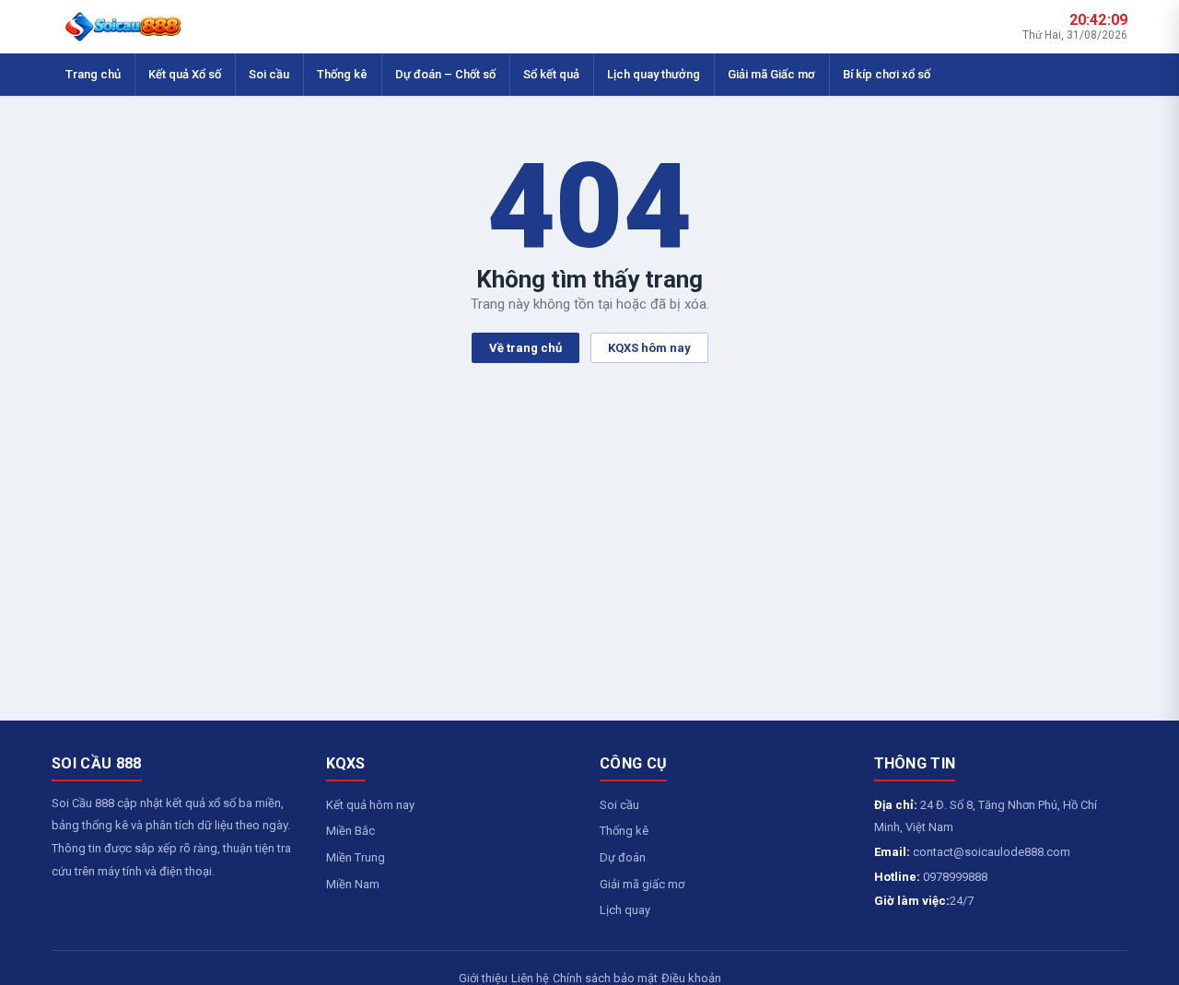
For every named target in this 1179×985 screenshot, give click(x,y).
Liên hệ (530, 978)
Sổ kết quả (551, 74)
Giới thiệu (483, 978)
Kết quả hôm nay (370, 805)
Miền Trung (355, 857)
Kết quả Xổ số (184, 74)
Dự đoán (623, 857)
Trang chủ (93, 74)
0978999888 (955, 877)
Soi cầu (269, 74)
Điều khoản (691, 978)
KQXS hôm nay (649, 348)
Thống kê (342, 74)
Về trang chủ (525, 348)
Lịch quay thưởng (653, 74)
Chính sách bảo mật (605, 978)
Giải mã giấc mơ (642, 884)
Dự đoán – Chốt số (445, 74)
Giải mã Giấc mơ (771, 74)
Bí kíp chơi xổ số (886, 74)
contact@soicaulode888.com (991, 852)
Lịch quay (625, 910)
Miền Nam (352, 884)
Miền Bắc (350, 831)
